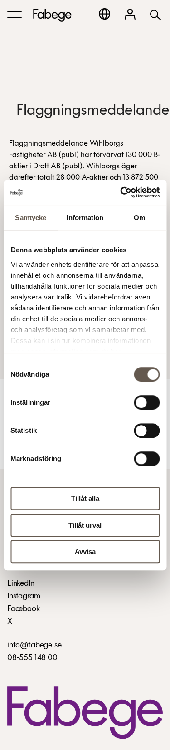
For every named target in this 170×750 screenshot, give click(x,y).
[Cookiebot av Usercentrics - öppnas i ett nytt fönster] (121, 192)
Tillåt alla (85, 498)
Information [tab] (84, 217)
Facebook (23, 609)
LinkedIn (20, 584)
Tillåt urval (85, 525)
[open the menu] (14, 14)
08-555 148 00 (32, 658)
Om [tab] (139, 217)
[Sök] (155, 14)
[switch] (147, 402)
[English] (104, 13)
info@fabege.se (34, 646)
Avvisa (85, 551)
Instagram (23, 597)
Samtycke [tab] (30, 217)
